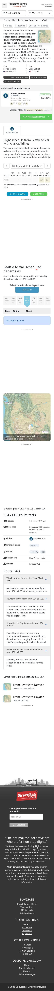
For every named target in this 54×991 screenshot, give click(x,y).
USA (22, 508)
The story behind (27, 968)
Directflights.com (37, 986)
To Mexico (27, 930)
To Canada (27, 927)
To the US (27, 924)
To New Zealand (27, 950)
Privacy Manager (27, 974)
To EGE (30, 508)
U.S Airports (27, 910)
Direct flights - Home (27, 904)
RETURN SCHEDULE (17, 194)
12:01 (41, 180)
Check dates (45, 95)
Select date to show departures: (27, 285)
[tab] (11, 130)
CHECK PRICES (38, 194)
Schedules (20, 25)
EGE (30, 66)
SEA (5, 66)
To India (27, 944)
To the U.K (27, 953)
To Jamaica (27, 933)
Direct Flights (10, 508)
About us (27, 971)
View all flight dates (34, 116)
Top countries (27, 907)
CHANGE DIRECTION (13, 81)
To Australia (27, 947)
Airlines (8, 25)
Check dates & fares (38, 25)
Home (27, 965)
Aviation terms (27, 913)
